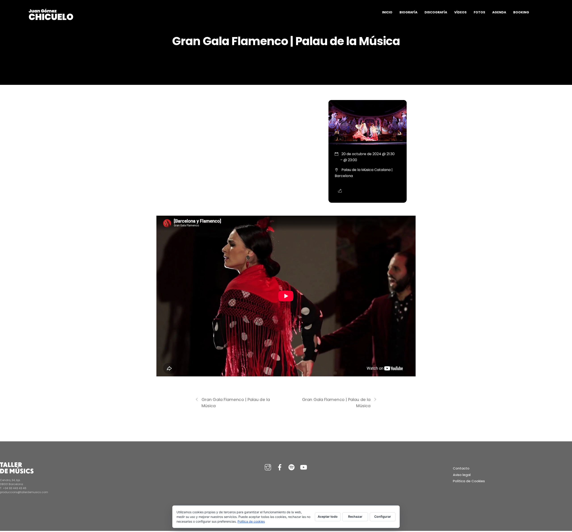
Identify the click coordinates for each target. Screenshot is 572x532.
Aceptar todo (328, 516)
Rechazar (355, 516)
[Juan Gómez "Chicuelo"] (51, 19)
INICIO (387, 12)
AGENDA (499, 12)
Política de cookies (251, 521)
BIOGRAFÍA (408, 12)
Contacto (461, 468)
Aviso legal (462, 474)
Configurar (382, 516)
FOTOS (479, 12)
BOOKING (521, 12)
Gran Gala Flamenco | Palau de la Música (236, 402)
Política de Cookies (469, 481)
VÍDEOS (460, 12)
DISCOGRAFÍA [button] (436, 12)
